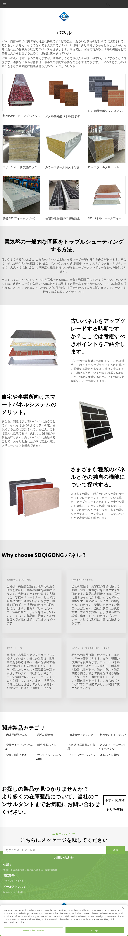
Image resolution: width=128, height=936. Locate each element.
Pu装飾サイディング (80, 735)
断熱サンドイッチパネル (112, 736)
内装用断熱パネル (17, 735)
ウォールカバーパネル (81, 755)
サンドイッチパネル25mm (48, 756)
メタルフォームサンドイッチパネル (112, 746)
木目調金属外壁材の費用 (81, 746)
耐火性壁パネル (46, 745)
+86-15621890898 (13, 881)
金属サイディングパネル (19, 746)
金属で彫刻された (17, 755)
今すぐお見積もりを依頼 (115, 801)
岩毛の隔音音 (45, 735)
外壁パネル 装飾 (109, 755)
